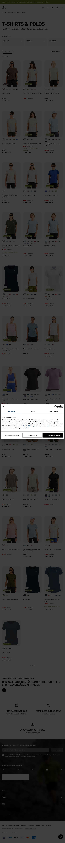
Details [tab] (32, 411)
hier (27, 428)
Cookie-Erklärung (28, 426)
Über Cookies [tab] (54, 411)
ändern (49, 426)
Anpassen (32, 435)
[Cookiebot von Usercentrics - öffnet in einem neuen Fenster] (55, 406)
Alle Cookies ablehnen (12, 435)
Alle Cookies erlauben (53, 435)
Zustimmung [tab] (11, 411)
